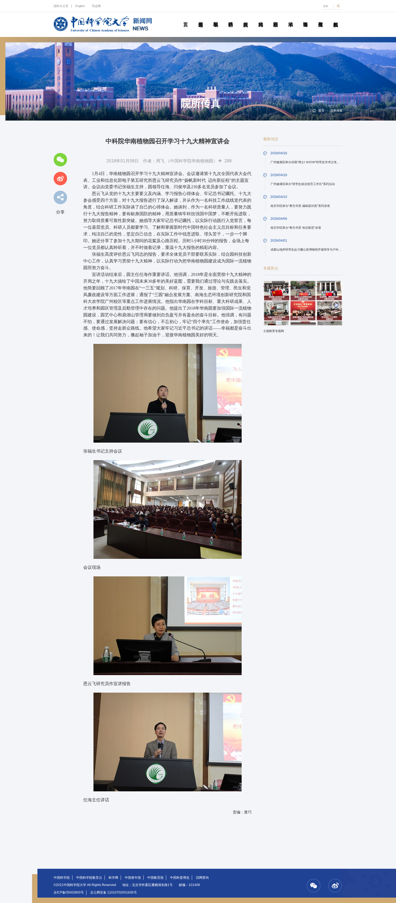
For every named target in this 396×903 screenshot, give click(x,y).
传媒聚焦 (321, 18)
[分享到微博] (60, 178)
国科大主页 (61, 6)
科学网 (113, 878)
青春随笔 (305, 18)
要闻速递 (201, 18)
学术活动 (290, 18)
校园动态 (276, 18)
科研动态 (231, 18)
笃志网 (96, 6)
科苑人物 (260, 18)
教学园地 (216, 18)
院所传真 (246, 18)
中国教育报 (155, 878)
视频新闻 (335, 18)
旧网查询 (202, 878)
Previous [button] (269, 305)
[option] (302, 309)
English (80, 6)
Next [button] (336, 305)
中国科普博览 (179, 878)
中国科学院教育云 (89, 878)
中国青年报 (133, 878)
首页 (186, 18)
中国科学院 (62, 878)
